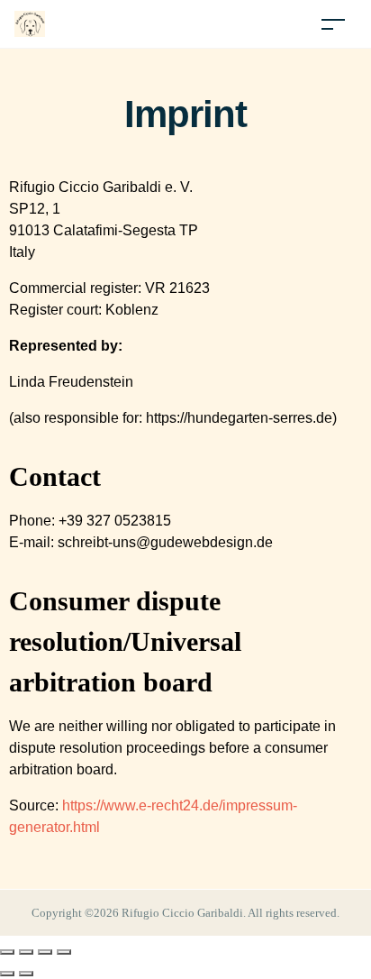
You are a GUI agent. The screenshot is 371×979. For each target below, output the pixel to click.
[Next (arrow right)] (26, 973)
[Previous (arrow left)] (7, 973)
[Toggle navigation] (333, 23)
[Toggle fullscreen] (26, 952)
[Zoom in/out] (7, 952)
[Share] (45, 952)
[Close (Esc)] (64, 952)
